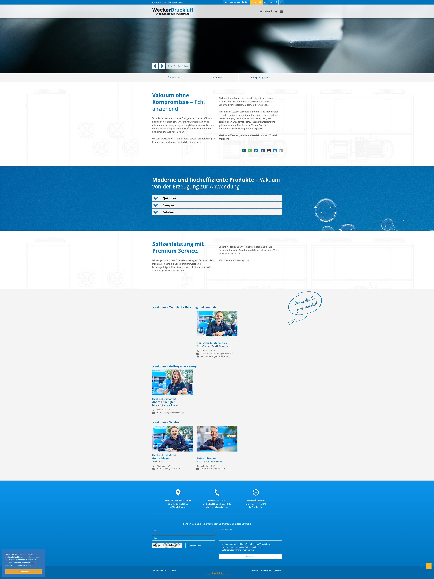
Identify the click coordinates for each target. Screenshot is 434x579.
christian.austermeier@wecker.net (217, 353)
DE (265, 2)
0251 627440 (161, 2)
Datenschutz (267, 570)
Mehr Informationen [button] (23, 565)
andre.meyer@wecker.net (168, 468)
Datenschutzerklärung (231, 550)
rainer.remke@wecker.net (213, 468)
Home (169, 66)
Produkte (177, 66)
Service (218, 77)
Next (162, 66)
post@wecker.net (219, 507)
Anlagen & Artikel (232, 2)
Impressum (256, 570)
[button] (256, 2)
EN (271, 2)
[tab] (217, 198)
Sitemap (277, 570)
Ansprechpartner (261, 77)
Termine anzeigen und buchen (215, 356)
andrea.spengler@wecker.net (170, 412)
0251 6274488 (177, 2)
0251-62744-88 (223, 504)
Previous (155, 66)
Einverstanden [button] (23, 571)
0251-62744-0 (219, 500)
